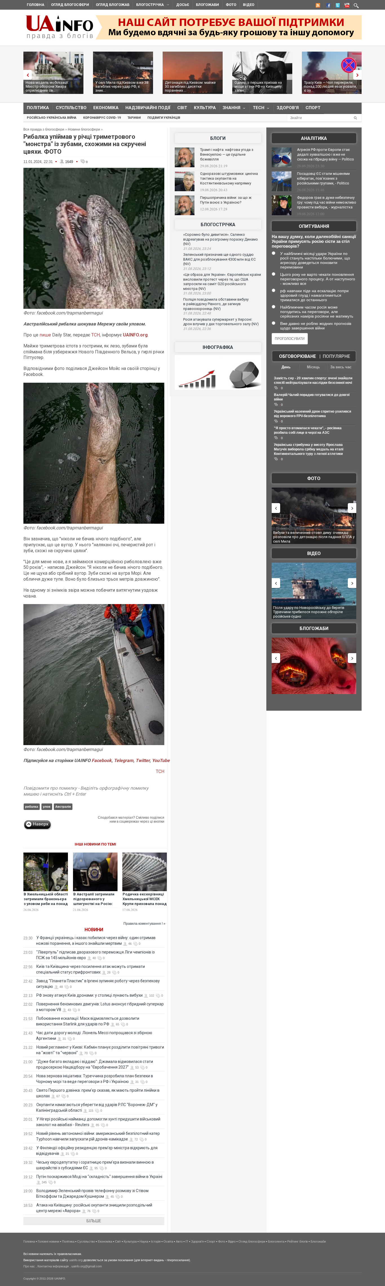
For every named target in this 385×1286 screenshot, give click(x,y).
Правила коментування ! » (144, 924)
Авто (179, 1241)
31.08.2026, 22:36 (197, 329)
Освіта (168, 1241)
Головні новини (48, 1241)
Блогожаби (207, 5)
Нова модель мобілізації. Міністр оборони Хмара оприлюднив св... (47, 86)
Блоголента (276, 1241)
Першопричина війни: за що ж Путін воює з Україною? (225, 199)
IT (186, 1241)
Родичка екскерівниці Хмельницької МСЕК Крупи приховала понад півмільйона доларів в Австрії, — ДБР (145, 903)
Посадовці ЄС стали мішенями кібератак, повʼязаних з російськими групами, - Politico (323, 178)
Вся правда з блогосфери (43, 129)
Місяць (313, 367)
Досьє (182, 5)
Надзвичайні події (148, 107)
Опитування (314, 226)
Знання (229, 109)
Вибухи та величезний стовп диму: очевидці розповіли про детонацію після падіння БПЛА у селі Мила (314, 536)
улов (46, 806)
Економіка (106, 107)
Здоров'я (288, 107)
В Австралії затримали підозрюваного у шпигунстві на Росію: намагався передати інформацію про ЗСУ (93, 903)
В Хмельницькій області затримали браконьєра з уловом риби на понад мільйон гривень (46, 901)
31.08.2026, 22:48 (197, 313)
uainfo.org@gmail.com (86, 1266)
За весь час (340, 367)
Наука (144, 1241)
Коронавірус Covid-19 (102, 118)
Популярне (336, 356)
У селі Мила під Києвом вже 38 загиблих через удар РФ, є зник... (121, 86)
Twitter (143, 760)
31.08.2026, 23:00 (197, 293)
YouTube (161, 760)
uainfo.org (76, 1260)
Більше (94, 1221)
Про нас (29, 1266)
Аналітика (314, 138)
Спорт (313, 107)
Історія (156, 1241)
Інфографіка (218, 347)
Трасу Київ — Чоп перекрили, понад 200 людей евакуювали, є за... (330, 86)
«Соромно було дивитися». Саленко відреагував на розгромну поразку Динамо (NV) (220, 239)
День (286, 367)
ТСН (95, 335)
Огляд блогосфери (70, 5)
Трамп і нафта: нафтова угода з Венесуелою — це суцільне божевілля (226, 154)
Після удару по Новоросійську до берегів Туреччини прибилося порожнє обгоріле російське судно (308, 611)
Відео (248, 5)
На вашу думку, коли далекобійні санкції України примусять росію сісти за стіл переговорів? (314, 241)
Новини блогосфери (84, 129)
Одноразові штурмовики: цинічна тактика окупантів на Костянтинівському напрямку (229, 178)
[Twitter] (336, 6)
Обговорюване (297, 356)
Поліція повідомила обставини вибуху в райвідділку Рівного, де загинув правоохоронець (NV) (216, 304)
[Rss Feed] (317, 6)
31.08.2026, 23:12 (197, 269)
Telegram (123, 760)
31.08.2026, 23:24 (197, 249)
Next (358, 75)
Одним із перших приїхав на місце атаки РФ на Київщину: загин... (258, 86)
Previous (26, 75)
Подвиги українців (163, 118)
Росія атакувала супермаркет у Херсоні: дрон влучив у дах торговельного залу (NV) (221, 321)
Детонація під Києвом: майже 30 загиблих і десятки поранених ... (190, 86)
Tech (256, 109)
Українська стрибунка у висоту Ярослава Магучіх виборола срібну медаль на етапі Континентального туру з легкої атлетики (308, 449)
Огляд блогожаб (112, 5)
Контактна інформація (53, 1266)
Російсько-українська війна (51, 118)
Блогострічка (148, 5)
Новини (94, 929)
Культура (205, 107)
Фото (231, 5)
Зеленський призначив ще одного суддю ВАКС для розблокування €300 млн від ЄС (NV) (219, 259)
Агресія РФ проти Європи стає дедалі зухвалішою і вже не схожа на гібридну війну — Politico (325, 154)
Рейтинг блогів (297, 1241)
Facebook (102, 760)
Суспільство (71, 107)
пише (45, 335)
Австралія (63, 806)
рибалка (31, 806)
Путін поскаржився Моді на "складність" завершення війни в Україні (99, 1176)
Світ (182, 107)
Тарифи (134, 118)
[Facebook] (327, 6)
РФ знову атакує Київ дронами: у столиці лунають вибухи (89, 995)
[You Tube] (346, 6)
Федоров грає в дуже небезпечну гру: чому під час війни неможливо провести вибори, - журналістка (326, 202)
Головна (35, 5)
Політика (38, 107)
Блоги (217, 138)
